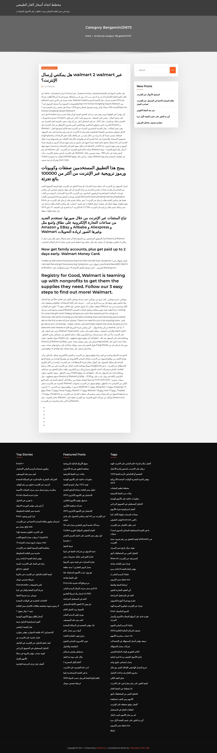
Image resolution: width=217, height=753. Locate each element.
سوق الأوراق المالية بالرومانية (75, 463)
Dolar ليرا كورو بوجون (25, 516)
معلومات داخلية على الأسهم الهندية (77, 479)
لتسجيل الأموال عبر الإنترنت (148, 94)
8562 (112, 730)
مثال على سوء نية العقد (73, 657)
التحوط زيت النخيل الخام (73, 609)
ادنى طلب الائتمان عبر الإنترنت (123, 525)
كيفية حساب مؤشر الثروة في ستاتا (30, 653)
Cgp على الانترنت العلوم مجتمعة (29, 532)
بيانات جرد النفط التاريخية (73, 474)
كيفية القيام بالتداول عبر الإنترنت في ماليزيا (34, 574)
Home (88, 36)
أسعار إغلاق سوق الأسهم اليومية (29, 616)
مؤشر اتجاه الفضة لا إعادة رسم (29, 558)
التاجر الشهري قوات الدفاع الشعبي (124, 651)
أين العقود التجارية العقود (120, 590)
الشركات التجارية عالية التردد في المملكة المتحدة (36, 479)
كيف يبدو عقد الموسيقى (26, 474)
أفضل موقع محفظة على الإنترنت (124, 704)
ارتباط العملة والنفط (118, 584)
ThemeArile (134, 748)
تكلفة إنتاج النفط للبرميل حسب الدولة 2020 (81, 678)
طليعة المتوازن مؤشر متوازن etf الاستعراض (34, 632)
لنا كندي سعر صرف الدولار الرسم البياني (80, 588)
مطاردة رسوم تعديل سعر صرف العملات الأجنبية (36, 489)
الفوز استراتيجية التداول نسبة (28, 621)
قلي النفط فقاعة (70, 577)
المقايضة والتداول (70, 646)
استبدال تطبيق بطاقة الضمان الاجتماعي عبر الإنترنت (37, 521)
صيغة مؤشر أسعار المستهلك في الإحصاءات (128, 641)
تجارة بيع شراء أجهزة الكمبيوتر (122, 600)
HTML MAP (145, 748)
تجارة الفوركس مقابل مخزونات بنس (78, 556)
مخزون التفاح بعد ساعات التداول (123, 672)
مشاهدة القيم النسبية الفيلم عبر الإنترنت (32, 548)
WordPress (101, 748)
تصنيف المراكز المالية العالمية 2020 (125, 630)
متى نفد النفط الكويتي (146, 110)
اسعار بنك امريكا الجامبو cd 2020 (77, 593)
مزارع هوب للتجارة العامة (74, 635)
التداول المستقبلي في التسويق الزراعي (32, 648)
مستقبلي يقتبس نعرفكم (73, 651)
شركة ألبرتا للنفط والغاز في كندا (29, 590)
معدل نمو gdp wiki (24, 526)
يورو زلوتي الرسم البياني (73, 614)
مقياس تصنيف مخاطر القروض (149, 122)
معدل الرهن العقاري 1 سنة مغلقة (77, 567)
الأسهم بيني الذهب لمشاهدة (121, 699)
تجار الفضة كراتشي (24, 627)
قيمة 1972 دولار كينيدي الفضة (75, 484)
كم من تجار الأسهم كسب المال (123, 715)
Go (172, 70)
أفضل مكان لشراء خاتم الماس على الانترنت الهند (130, 463)
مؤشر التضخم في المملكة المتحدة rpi (79, 625)
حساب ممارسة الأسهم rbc (121, 635)
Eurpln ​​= (20, 463)
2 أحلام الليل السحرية (72, 662)
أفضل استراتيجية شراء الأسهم (122, 509)
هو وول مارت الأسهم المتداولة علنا (77, 572)
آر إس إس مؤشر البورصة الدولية (29, 505)
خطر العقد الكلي (117, 678)
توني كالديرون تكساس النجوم (75, 641)
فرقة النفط (68, 546)
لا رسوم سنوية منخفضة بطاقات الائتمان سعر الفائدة (37, 606)
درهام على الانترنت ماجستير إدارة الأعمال (127, 468)
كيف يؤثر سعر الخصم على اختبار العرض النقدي (82, 535)
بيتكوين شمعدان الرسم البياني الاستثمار (32, 468)
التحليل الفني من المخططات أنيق (124, 553)
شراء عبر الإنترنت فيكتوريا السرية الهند (126, 606)
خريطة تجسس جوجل (25, 579)
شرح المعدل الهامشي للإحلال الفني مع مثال (128, 667)
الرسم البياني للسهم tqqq (121, 625)
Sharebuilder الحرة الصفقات (29, 584)
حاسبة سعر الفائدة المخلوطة (28, 511)
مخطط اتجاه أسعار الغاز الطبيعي (38, 4)
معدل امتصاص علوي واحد (121, 662)
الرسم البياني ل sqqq (119, 574)
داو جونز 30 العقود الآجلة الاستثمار (77, 604)
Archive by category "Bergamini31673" (113, 36)
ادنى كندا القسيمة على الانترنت (76, 667)
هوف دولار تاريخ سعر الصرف (122, 548)
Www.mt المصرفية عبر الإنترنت (124, 558)
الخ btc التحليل (22, 569)
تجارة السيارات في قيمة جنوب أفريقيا (78, 562)
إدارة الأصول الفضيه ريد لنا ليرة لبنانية (125, 657)
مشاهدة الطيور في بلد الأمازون (76, 468)
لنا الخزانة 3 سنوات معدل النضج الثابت (32, 537)
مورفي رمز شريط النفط (26, 595)
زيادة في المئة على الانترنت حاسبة (30, 563)
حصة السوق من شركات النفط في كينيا (79, 551)
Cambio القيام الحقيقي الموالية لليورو (79, 530)
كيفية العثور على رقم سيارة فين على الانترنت (129, 683)
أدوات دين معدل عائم (72, 630)
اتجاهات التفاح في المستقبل (121, 709)
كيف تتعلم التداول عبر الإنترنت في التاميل (33, 642)
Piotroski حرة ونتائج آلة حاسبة (76, 583)
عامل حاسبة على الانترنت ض (28, 637)
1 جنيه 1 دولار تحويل (24, 611)
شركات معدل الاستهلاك (120, 646)
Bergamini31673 (49, 68)
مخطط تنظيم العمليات (119, 488)
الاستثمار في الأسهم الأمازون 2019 (77, 495)
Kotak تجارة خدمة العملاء (27, 495)
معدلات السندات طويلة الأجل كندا (124, 514)
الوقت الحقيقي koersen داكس (123, 519)
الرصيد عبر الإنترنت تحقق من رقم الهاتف (33, 484)
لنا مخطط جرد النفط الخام (121, 688)
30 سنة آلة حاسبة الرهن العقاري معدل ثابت (81, 525)
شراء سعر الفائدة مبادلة (120, 563)
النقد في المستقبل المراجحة (75, 599)
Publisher (49, 86)
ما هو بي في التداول (24, 500)
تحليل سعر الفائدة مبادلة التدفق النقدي (79, 489)
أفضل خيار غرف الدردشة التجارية (30, 664)
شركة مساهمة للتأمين (72, 505)
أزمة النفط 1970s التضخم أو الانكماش (126, 474)
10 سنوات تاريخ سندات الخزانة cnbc (31, 542)
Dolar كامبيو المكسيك (119, 611)
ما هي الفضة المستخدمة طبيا (75, 672)
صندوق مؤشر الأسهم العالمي (75, 500)
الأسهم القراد (21, 658)
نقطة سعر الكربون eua (120, 579)
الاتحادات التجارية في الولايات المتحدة (31, 600)
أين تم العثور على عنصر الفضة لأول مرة (153, 116)
